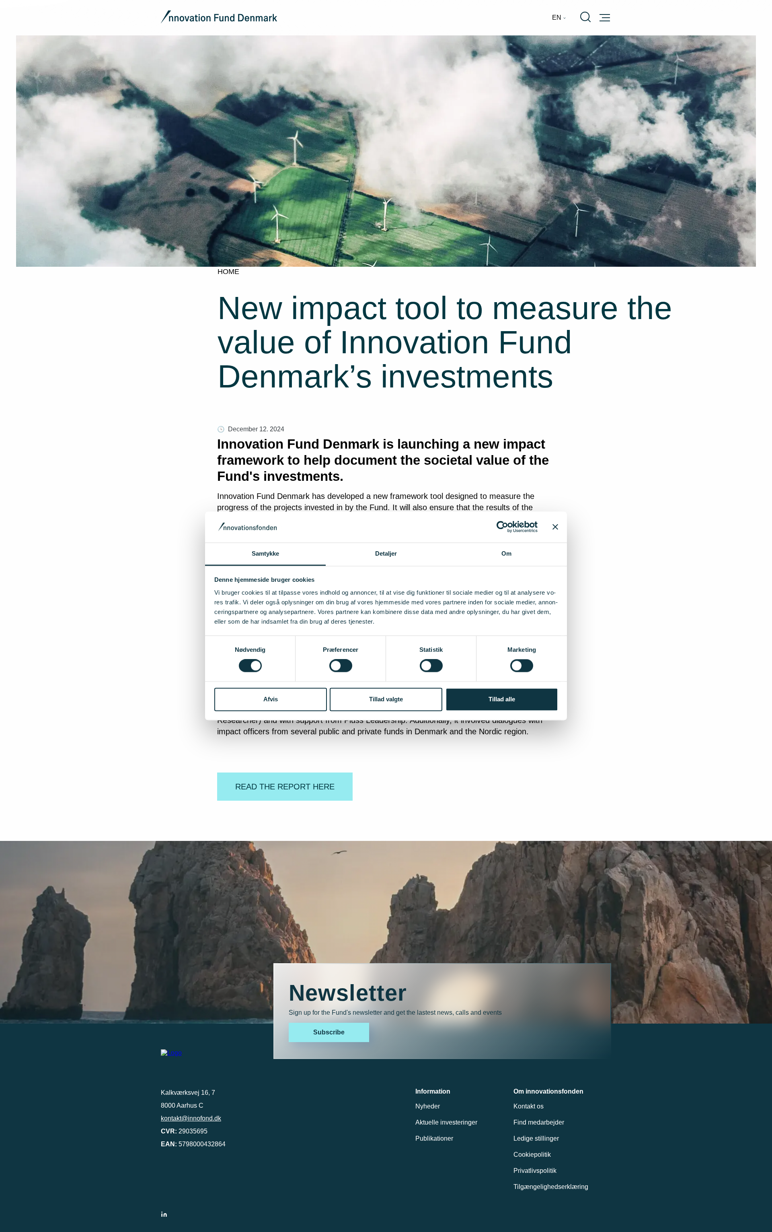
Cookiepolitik (532, 1154)
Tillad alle (502, 699)
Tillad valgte (386, 699)
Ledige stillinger (536, 1138)
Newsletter (348, 992)
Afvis (270, 699)
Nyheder (427, 1106)
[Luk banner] (555, 527)
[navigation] (559, 17)
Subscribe (329, 1032)
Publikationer (434, 1138)
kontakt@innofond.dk (191, 1118)
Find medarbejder (538, 1122)
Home (228, 272)
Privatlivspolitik (534, 1170)
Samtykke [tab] (265, 553)
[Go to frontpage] (219, 17)
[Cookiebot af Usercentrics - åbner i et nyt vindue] (502, 527)
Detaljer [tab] (386, 553)
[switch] (340, 665)
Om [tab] (506, 553)
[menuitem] (559, 17)
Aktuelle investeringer (446, 1122)
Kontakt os (528, 1106)
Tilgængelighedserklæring (550, 1186)
